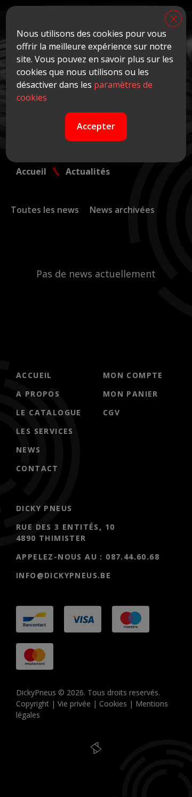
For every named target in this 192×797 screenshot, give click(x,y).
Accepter (96, 126)
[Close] (173, 18)
